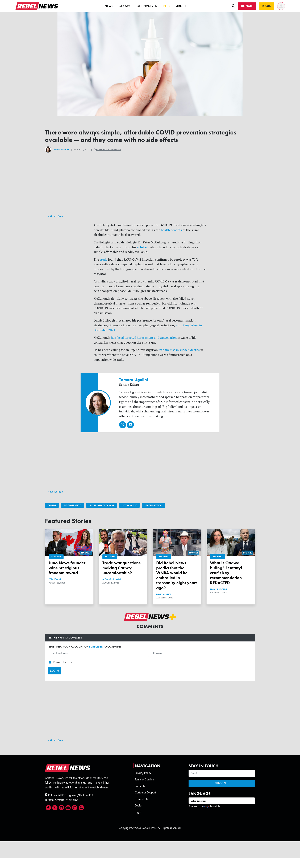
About (181, 6)
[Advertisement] (150, 189)
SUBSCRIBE (96, 646)
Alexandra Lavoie (111, 579)
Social (138, 805)
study (103, 259)
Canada (52, 505)
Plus (166, 6)
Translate (215, 806)
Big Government (72, 505)
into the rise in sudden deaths (179, 350)
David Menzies (163, 594)
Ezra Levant (55, 579)
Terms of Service (144, 779)
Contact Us (141, 799)
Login (138, 812)
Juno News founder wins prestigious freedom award (67, 568)
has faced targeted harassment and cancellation (144, 338)
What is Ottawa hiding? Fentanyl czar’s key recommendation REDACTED (226, 572)
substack (143, 247)
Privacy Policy (143, 773)
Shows (125, 6)
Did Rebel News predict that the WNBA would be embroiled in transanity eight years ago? (176, 575)
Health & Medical (153, 505)
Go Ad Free (56, 216)
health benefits (171, 230)
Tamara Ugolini (61, 149)
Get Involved (146, 6)
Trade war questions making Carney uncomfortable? (121, 568)
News (109, 6)
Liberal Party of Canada (101, 505)
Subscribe (140, 786)
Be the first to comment (108, 149)
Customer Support (145, 792)
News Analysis (129, 505)
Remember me (63, 662)
